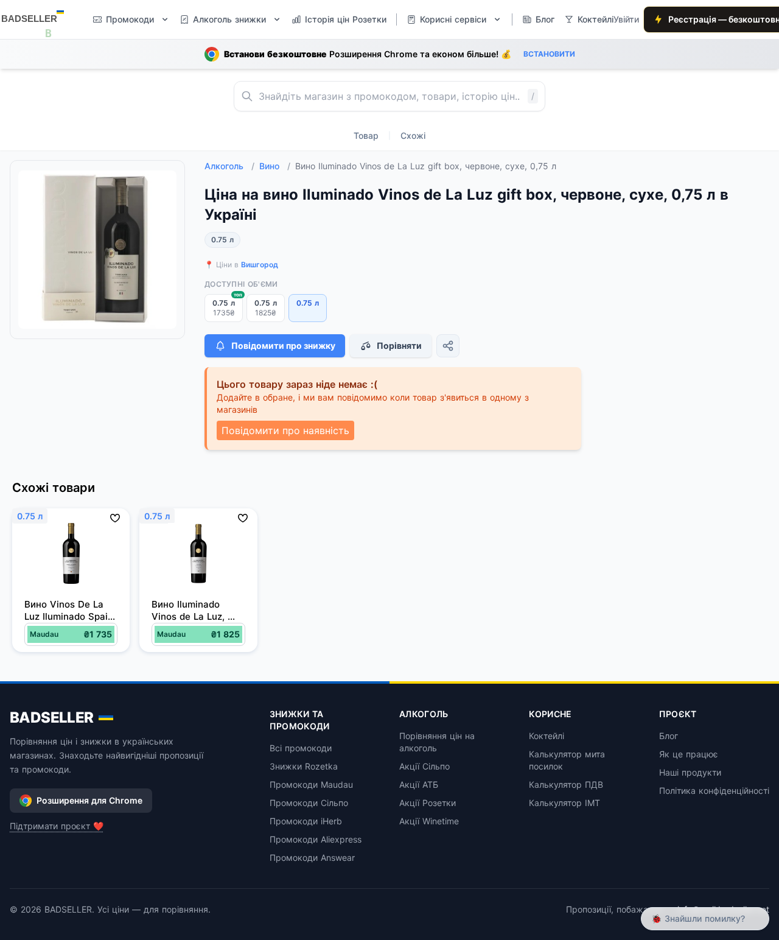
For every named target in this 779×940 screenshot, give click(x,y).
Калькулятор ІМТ (564, 803)
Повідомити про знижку (283, 345)
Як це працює (688, 754)
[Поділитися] (447, 345)
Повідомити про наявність (285, 430)
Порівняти (399, 345)
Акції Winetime (429, 821)
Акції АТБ (418, 784)
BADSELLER (52, 717)
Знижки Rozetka (304, 766)
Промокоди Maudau (311, 784)
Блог (668, 736)
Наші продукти (690, 772)
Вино (274, 166)
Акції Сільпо (424, 766)
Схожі (412, 135)
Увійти (626, 19)
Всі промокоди (301, 748)
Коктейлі (546, 736)
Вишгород (259, 264)
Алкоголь (229, 166)
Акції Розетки (427, 803)
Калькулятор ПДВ (566, 784)
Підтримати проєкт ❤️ (56, 826)
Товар (366, 135)
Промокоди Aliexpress (316, 839)
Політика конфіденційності (714, 790)
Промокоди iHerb (306, 821)
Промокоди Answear (312, 857)
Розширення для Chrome (89, 800)
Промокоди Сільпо (309, 803)
